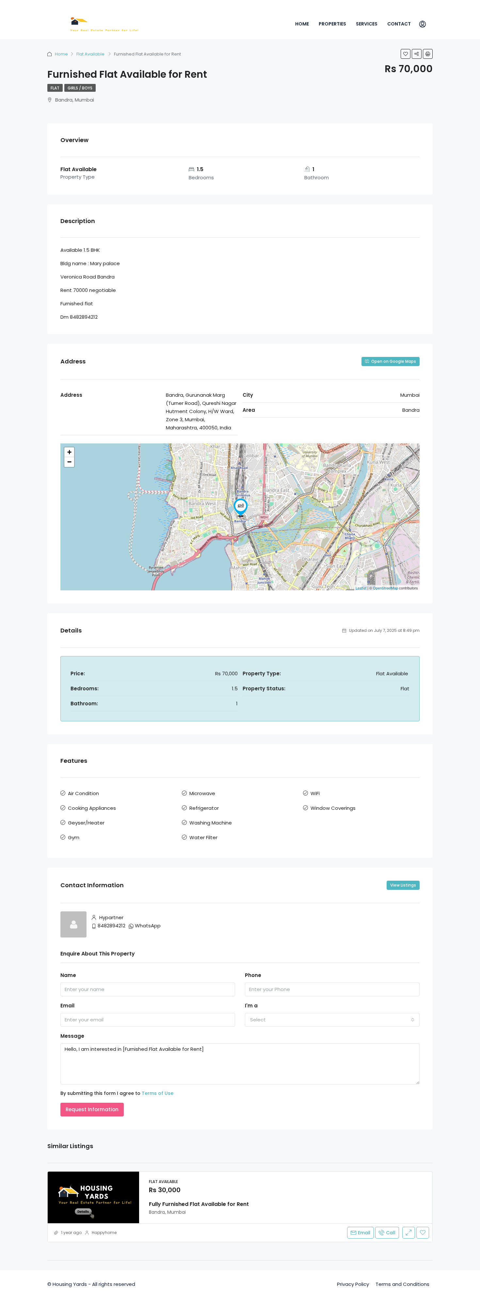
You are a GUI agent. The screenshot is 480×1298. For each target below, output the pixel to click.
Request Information (92, 1109)
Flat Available (90, 54)
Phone (253, 975)
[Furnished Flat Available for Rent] (240, 507)
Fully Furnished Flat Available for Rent (199, 1204)
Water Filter (203, 837)
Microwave (202, 793)
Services (366, 24)
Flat (55, 88)
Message (72, 1036)
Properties (332, 24)
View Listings (403, 885)
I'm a (251, 1005)
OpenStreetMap (385, 587)
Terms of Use (157, 1093)
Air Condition (83, 793)
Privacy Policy (353, 1284)
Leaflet (361, 587)
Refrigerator (204, 808)
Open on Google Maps (393, 361)
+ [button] (69, 452)
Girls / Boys (80, 88)
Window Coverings (333, 808)
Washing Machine (210, 822)
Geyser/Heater (86, 822)
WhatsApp (148, 925)
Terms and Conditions (402, 1284)
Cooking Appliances (92, 808)
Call (390, 1232)
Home (302, 24)
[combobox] (332, 1020)
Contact (399, 24)
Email (67, 1005)
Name (68, 975)
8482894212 (111, 925)
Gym (73, 837)
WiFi (315, 793)
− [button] (69, 462)
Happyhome (104, 1232)
